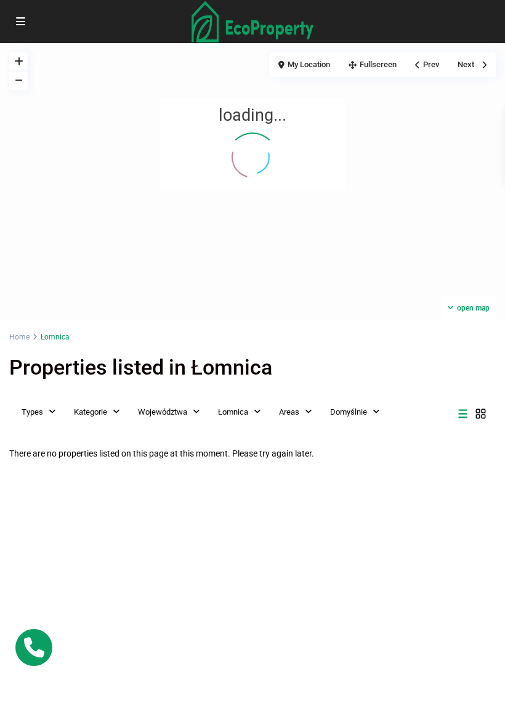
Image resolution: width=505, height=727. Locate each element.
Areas (289, 411)
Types (32, 411)
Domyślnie (348, 411)
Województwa (162, 411)
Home (19, 337)
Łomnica (233, 411)
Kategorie (90, 411)
